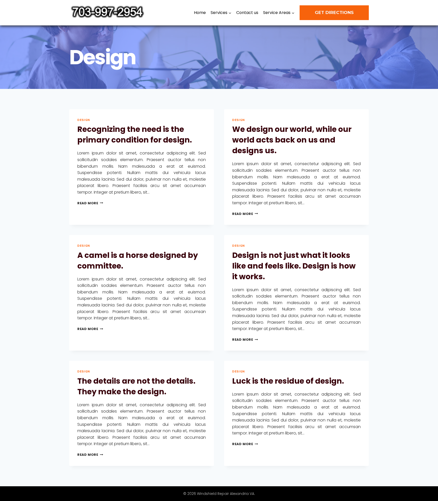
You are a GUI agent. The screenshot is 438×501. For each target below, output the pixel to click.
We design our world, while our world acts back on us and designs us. (292, 140)
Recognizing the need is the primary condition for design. (134, 134)
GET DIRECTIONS (334, 12)
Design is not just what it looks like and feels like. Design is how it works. (294, 266)
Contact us (247, 12)
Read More (90, 203)
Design (83, 120)
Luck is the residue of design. (288, 380)
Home (200, 12)
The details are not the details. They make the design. (136, 386)
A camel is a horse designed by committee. (137, 260)
